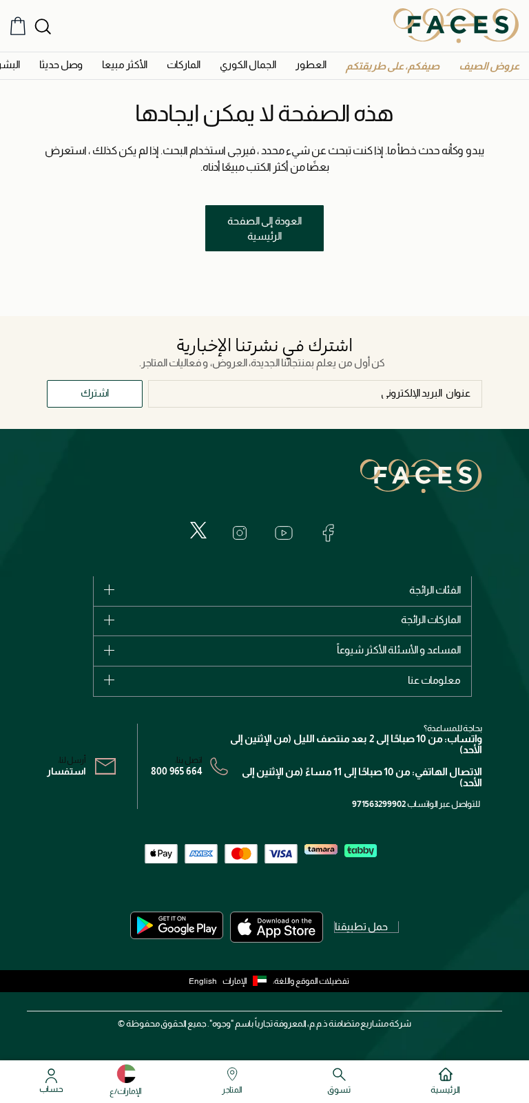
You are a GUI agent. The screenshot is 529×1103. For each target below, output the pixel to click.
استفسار (66, 771)
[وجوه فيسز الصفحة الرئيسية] (456, 25)
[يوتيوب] (284, 533)
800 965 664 (177, 771)
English (203, 981)
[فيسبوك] (328, 533)
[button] (489, 65)
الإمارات (234, 981)
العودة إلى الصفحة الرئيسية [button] (264, 228)
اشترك (95, 393)
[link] (183, 64)
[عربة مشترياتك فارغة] (17, 26)
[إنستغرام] (240, 533)
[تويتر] (198, 530)
